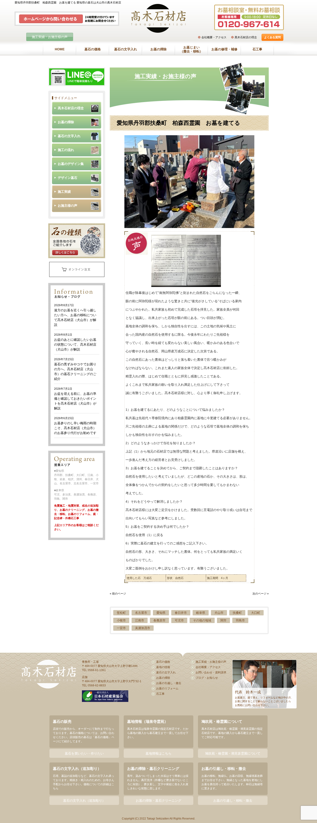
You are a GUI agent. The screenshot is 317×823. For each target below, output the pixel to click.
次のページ (259, 593)
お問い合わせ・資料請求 (211, 672)
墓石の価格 (92, 49)
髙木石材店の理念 (246, 37)
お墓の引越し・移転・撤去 (232, 800)
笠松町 (121, 612)
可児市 (179, 620)
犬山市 (218, 612)
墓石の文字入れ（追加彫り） (84, 800)
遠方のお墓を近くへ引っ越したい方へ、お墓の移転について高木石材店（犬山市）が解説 (75, 315)
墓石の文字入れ (125, 49)
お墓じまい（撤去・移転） (191, 49)
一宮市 (121, 628)
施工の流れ (66, 150)
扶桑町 (237, 612)
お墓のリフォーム (167, 688)
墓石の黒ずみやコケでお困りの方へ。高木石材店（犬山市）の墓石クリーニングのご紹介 (75, 369)
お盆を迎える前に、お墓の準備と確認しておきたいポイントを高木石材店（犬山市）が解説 (75, 398)
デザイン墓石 (67, 178)
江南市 (139, 620)
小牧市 (121, 620)
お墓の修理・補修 (224, 49)
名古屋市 (141, 612)
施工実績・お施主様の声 (50, 37)
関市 (223, 620)
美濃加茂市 (142, 628)
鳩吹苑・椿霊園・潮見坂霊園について (232, 753)
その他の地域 (202, 620)
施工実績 (64, 191)
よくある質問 (272, 37)
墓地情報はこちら (158, 753)
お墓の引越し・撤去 (168, 683)
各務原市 (159, 620)
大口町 (255, 612)
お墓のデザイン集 (71, 164)
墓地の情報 (163, 667)
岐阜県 (200, 612)
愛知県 (160, 612)
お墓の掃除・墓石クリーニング (158, 800)
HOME (60, 49)
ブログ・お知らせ (207, 677)
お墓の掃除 (158, 49)
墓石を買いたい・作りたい (84, 753)
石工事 (257, 49)
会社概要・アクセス (213, 37)
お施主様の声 (67, 205)
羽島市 (240, 620)
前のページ (119, 593)
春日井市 (181, 612)
